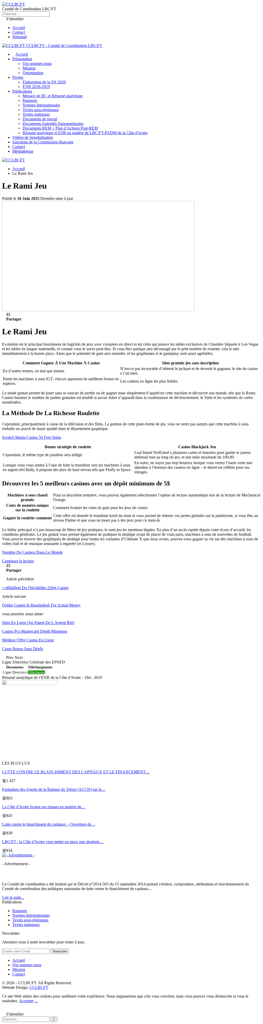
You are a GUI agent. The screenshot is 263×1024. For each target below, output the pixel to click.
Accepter (26, 1001)
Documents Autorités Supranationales (53, 123)
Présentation (22, 59)
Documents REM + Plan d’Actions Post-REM (60, 128)
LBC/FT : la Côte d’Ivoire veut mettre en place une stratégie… (53, 842)
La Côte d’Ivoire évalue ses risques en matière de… (44, 807)
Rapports (30, 100)
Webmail (19, 37)
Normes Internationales (41, 105)
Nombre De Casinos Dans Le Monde (32, 552)
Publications (22, 91)
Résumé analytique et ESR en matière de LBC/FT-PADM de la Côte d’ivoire (85, 133)
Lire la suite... (13, 897)
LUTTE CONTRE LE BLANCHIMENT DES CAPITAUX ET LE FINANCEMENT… (76, 772)
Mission (29, 68)
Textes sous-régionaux (41, 110)
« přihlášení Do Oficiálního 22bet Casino (35, 588)
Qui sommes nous (37, 63)
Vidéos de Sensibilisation (32, 137)
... (36, 1001)
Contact (18, 32)
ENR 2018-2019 (36, 86)
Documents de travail (40, 119)
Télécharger (36, 672)
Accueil (18, 27)
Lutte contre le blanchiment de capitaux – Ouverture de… (48, 824)
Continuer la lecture (18, 561)
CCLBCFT (39, 987)
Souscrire (60, 951)
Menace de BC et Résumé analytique (53, 96)
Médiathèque (22, 151)
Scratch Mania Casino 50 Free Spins (31, 437)
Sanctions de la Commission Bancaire (42, 142)
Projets (17, 77)
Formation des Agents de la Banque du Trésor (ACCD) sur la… (54, 789)
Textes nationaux (36, 114)
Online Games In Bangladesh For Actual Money (41, 605)
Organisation (33, 73)
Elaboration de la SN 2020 (44, 82)
